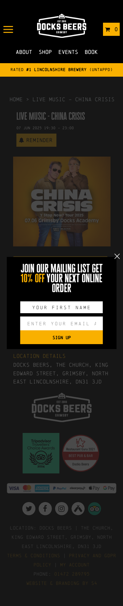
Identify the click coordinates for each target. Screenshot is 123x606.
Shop (45, 52)
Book (91, 52)
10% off (33, 278)
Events (68, 52)
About (24, 52)
